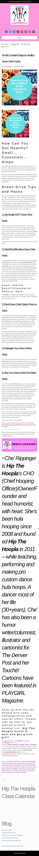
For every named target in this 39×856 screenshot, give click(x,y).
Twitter (10, 744)
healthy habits (31, 769)
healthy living (5, 770)
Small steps (10, 772)
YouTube (6, 742)
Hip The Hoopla (5, 846)
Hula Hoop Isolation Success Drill (11, 840)
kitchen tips (25, 770)
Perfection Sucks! (7, 830)
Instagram (33, 744)
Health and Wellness (12, 769)
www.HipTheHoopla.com (12, 752)
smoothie (17, 772)
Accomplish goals (30, 761)
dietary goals (21, 763)
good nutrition (6, 767)
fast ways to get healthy (13, 765)
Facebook (19, 741)
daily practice (13, 763)
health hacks (22, 769)
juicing (20, 770)
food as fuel (24, 765)
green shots (33, 767)
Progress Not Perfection (9, 832)
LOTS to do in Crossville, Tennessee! (12, 835)
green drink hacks (15, 767)
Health (4, 769)
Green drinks (25, 767)
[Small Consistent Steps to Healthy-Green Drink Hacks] (19, 87)
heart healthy (13, 770)
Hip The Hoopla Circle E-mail (18, 731)
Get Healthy (31, 765)
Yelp (26, 744)
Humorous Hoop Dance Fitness (16, 846)
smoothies (23, 772)
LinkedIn (21, 744)
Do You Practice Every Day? (10, 838)
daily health (5, 763)
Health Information (13, 761)
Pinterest (15, 744)
